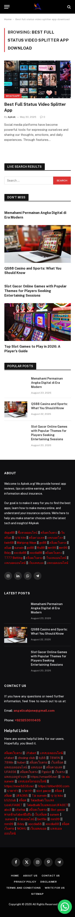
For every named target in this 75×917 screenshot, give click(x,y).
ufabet (9, 758)
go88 (42, 542)
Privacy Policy (25, 881)
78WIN (54, 758)
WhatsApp (13, 96)
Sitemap (37, 893)
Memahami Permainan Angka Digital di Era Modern (47, 383)
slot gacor (43, 791)
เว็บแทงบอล (36, 563)
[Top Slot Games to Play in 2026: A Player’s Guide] (37, 322)
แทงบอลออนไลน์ (15, 563)
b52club (10, 800)
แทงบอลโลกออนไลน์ (32, 781)
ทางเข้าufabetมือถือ (18, 814)
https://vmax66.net (44, 776)
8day (7, 552)
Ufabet (31, 753)
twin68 (9, 542)
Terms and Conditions (23, 887)
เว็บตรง (60, 772)
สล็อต (7, 547)
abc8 (7, 809)
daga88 (9, 532)
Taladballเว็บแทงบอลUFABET (47, 805)
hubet (21, 762)
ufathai (20, 809)
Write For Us (55, 887)
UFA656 (10, 772)
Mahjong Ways (26, 542)
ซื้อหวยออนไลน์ (28, 532)
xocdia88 (20, 552)
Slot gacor (57, 809)
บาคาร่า (12, 791)
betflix (42, 819)
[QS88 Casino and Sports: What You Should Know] (37, 244)
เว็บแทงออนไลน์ (55, 557)
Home (7, 19)
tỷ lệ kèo (20, 537)
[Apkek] (37, 7)
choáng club (26, 758)
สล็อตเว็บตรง (48, 532)
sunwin (19, 547)
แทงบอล (36, 767)
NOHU (21, 828)
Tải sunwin (39, 795)
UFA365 (22, 795)
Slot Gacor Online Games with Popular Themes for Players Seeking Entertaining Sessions (35, 290)
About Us (30, 875)
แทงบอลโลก (55, 537)
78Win (9, 762)
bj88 (42, 758)
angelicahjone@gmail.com (34, 710)
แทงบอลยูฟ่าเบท (15, 776)
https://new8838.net (19, 786)
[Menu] (7, 7)
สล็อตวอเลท (36, 537)
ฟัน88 (41, 547)
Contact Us (51, 875)
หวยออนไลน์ (26, 819)
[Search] (68, 7)
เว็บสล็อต (57, 762)
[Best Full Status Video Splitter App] (37, 79)
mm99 (52, 547)
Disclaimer (48, 881)
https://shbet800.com (53, 786)
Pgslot (46, 772)
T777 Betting (13, 557)
